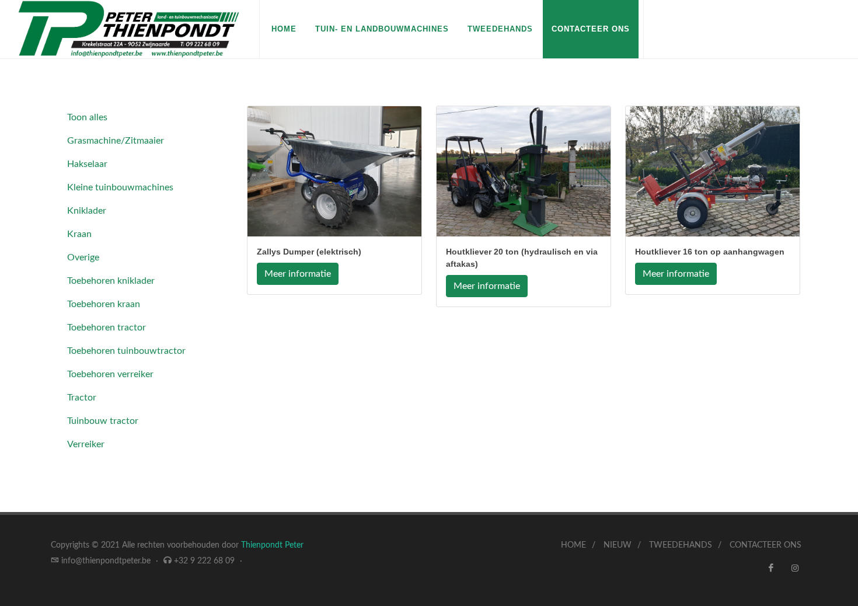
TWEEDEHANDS (680, 545)
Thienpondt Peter (272, 545)
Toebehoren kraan (103, 304)
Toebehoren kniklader (111, 280)
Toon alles (87, 117)
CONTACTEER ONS (591, 29)
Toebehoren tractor (106, 327)
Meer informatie (297, 273)
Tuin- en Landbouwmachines (382, 29)
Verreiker (85, 444)
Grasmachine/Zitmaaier (115, 140)
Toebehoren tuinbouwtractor (126, 351)
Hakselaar (87, 164)
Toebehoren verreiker (110, 374)
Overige (83, 257)
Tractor (81, 397)
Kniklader (86, 210)
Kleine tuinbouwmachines (120, 187)
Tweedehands (500, 29)
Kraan (79, 234)
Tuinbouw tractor (102, 421)
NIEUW (618, 545)
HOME (284, 29)
